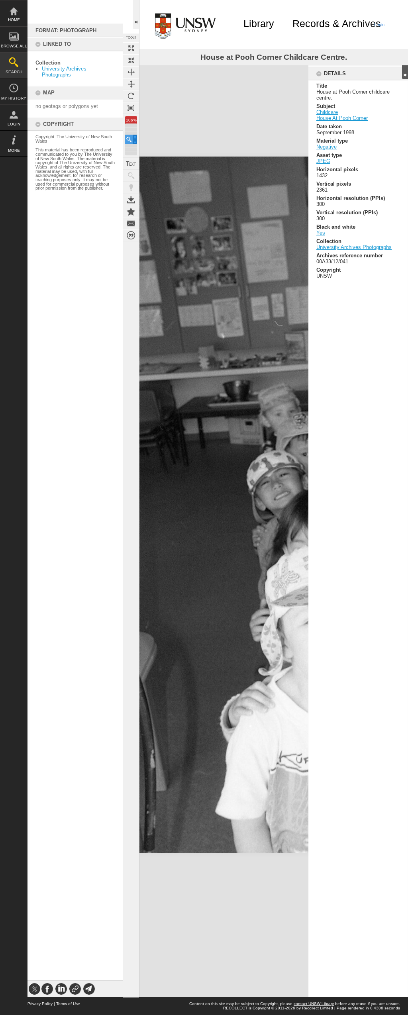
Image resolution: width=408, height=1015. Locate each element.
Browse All (14, 46)
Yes (320, 233)
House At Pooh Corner (342, 118)
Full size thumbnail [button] (131, 48)
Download (131, 200)
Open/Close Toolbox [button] (136, 14)
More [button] (14, 150)
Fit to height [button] (131, 84)
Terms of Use (68, 1003)
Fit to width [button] (131, 72)
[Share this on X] (34, 989)
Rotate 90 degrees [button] (131, 96)
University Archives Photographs (64, 72)
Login (14, 124)
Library (258, 23)
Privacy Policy (40, 1003)
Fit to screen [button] (131, 60)
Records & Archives (336, 23)
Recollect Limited (317, 1008)
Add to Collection (131, 211)
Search (14, 72)
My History (13, 98)
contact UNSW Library (314, 1003)
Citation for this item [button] (131, 235)
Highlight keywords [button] (131, 188)
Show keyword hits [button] (131, 176)
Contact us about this (131, 223)
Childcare (327, 112)
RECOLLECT (235, 1008)
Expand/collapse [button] (405, 72)
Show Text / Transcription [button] (131, 164)
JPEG (323, 161)
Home (14, 20)
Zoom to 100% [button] (131, 108)
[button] (131, 139)
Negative (326, 147)
